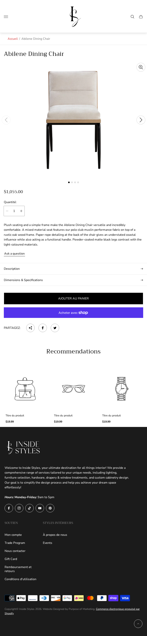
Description (12, 269)
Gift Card (11, 559)
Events (47, 543)
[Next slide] (141, 120)
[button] (69, 182)
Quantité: (10, 202)
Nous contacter (15, 551)
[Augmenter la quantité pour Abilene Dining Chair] (21, 211)
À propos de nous (55, 535)
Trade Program (15, 543)
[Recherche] (132, 16)
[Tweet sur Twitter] (55, 328)
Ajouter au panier (73, 298)
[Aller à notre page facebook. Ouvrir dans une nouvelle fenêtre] (9, 508)
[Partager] (30, 328)
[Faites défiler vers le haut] (138, 623)
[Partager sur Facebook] (42, 328)
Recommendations (73, 351)
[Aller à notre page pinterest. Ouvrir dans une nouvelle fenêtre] (50, 508)
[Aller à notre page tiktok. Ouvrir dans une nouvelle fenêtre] (29, 508)
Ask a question (14, 253)
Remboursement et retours (18, 569)
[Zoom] (141, 67)
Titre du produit (15, 415)
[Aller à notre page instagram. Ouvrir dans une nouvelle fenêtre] (19, 508)
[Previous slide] (6, 120)
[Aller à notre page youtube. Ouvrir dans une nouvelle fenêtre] (40, 508)
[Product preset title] (25, 389)
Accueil (13, 39)
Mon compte (13, 535)
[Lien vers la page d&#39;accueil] (24, 448)
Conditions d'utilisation (20, 579)
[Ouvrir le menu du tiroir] (6, 16)
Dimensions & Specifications (23, 280)
